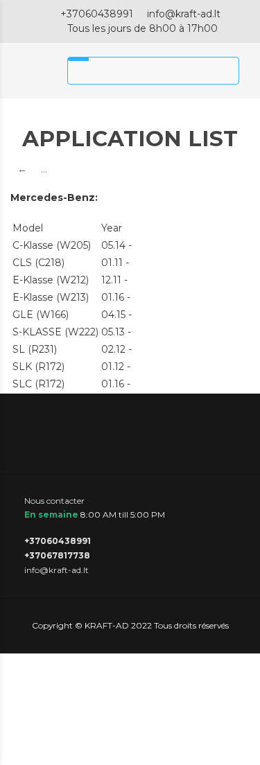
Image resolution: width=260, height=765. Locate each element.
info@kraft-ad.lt (183, 14)
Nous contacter (54, 500)
